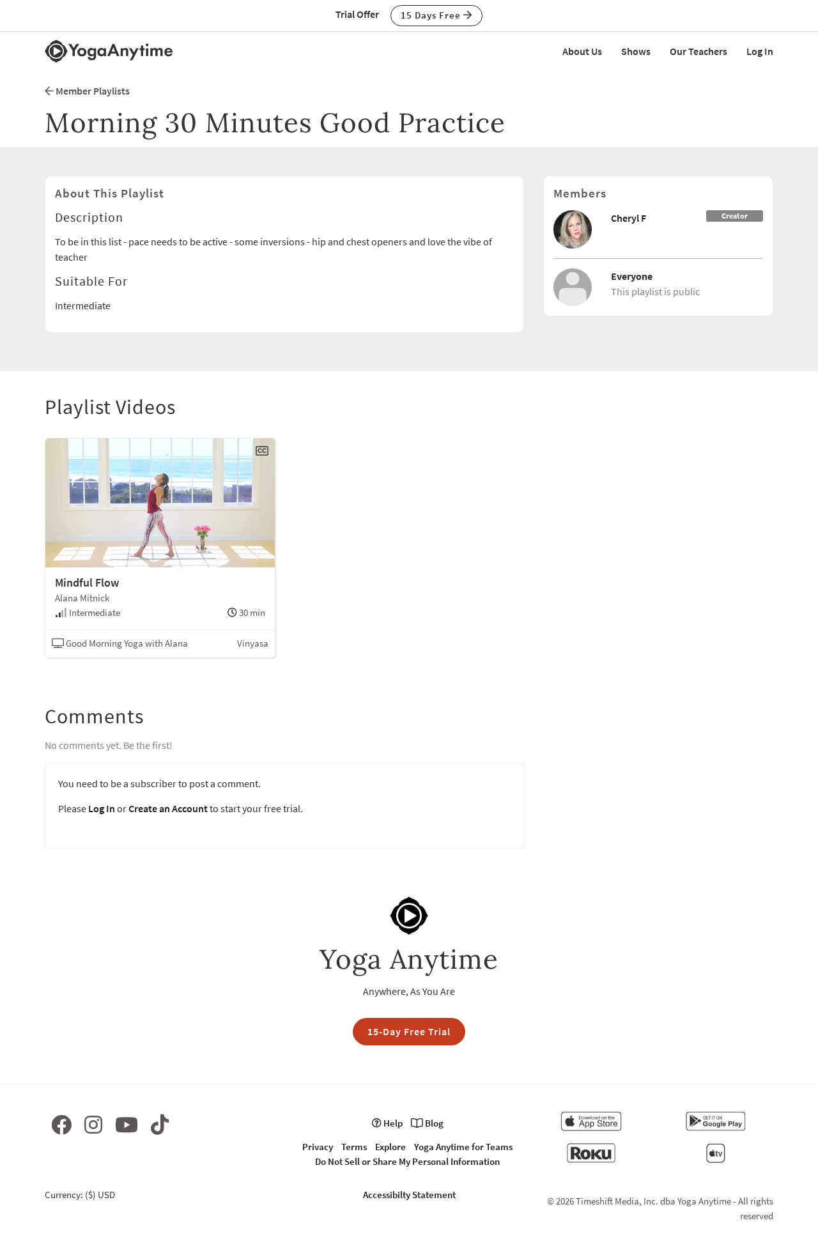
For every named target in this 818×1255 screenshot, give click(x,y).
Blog (433, 1123)
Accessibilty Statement (409, 1195)
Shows (636, 51)
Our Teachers (698, 51)
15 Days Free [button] (432, 15)
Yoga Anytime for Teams (463, 1147)
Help (392, 1123)
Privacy (317, 1147)
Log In (759, 51)
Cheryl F (628, 218)
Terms (354, 1147)
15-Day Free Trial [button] (409, 1031)
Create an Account (168, 808)
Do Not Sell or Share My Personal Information (407, 1161)
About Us (582, 51)
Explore (390, 1147)
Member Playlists (92, 90)
